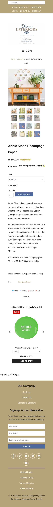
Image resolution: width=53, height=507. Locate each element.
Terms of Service (26, 483)
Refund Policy (26, 472)
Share (24, 291)
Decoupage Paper (24, 282)
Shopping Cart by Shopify (32, 499)
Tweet (16, 291)
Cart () (26, 11)
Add (38, 291)
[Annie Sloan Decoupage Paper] (26, 87)
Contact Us (35, 7)
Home (14, 7)
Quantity (11, 190)
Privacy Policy (26, 488)
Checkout (36, 11)
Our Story (26, 392)
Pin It (32, 291)
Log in (15, 11)
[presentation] (9, 332)
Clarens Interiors (21, 496)
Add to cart (27, 361)
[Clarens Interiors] (26, 34)
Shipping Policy (26, 478)
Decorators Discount (26, 403)
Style (10, 174)
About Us (23, 7)
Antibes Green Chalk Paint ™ (26, 348)
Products (20, 59)
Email (27, 297)
